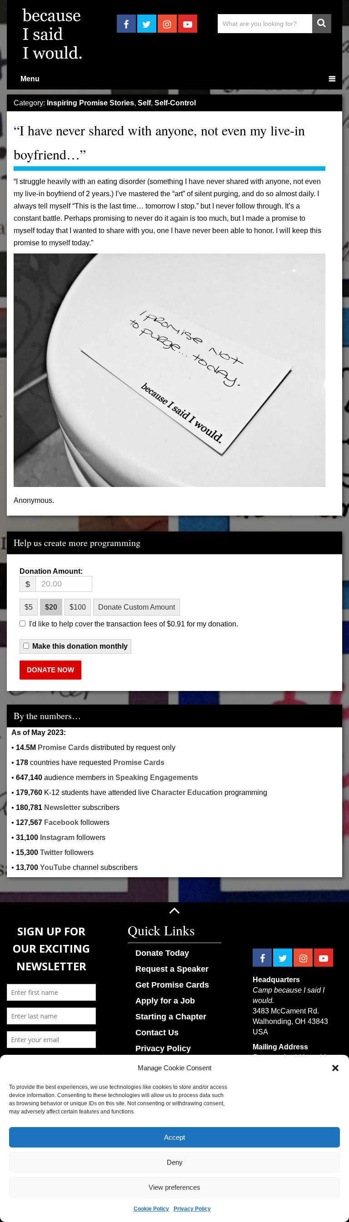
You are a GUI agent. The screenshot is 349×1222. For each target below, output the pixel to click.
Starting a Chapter (170, 1016)
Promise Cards (63, 747)
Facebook (61, 822)
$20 (51, 607)
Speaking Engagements (156, 777)
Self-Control (175, 103)
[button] (335, 1068)
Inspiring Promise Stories (90, 103)
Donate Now (50, 670)
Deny (175, 1162)
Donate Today (162, 953)
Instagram (57, 837)
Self (144, 103)
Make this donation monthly (80, 646)
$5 (29, 607)
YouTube (55, 867)
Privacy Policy (192, 1209)
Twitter (51, 852)
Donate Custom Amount (136, 607)
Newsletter (62, 807)
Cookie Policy (151, 1209)
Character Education (187, 792)
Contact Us (157, 1032)
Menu (30, 79)
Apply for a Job (165, 1000)
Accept (174, 1137)
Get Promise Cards (172, 984)
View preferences (174, 1187)
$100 (78, 607)
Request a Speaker (172, 969)
